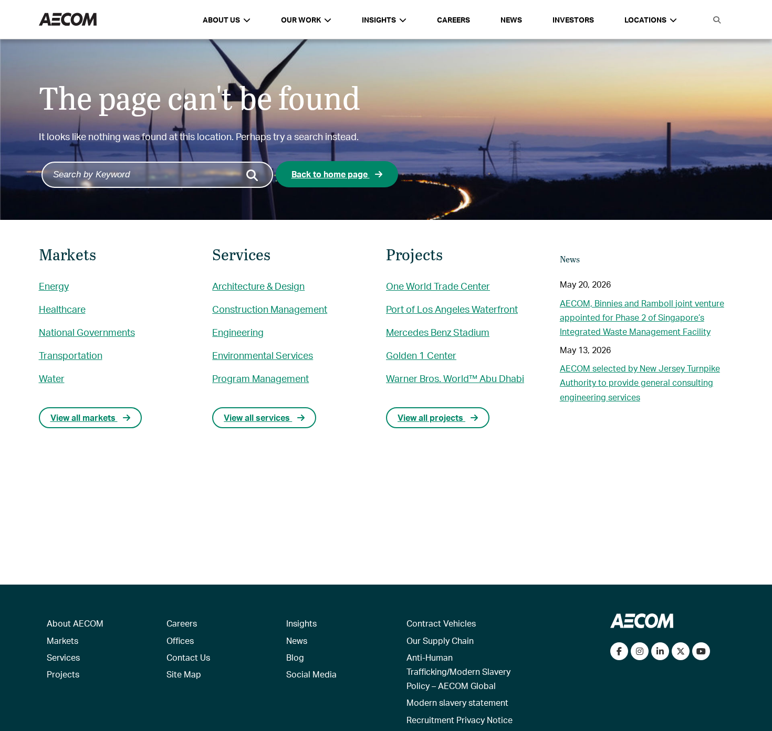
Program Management (260, 378)
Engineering (238, 332)
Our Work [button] (301, 19)
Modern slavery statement (457, 702)
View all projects (431, 417)
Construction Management (269, 309)
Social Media (311, 674)
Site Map (183, 674)
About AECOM (75, 623)
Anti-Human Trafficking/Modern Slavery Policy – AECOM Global (458, 671)
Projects (63, 674)
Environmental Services (262, 355)
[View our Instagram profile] (640, 651)
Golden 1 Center (421, 355)
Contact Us (188, 657)
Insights (301, 623)
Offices (180, 640)
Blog (295, 657)
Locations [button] (645, 19)
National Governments (87, 332)
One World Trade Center (438, 286)
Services (63, 657)
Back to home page (330, 173)
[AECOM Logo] (68, 19)
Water (52, 378)
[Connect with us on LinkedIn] (660, 651)
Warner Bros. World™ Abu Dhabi (455, 378)
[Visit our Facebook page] (619, 651)
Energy (54, 286)
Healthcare (62, 309)
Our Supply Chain (440, 640)
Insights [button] (379, 19)
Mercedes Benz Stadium (437, 332)
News (511, 19)
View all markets (84, 417)
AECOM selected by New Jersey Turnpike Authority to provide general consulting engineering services (640, 382)
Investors (573, 19)
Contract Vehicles (441, 623)
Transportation (70, 355)
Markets (62, 640)
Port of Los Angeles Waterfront (452, 309)
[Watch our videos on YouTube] (701, 651)
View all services (258, 417)
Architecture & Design (258, 286)
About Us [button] (221, 19)
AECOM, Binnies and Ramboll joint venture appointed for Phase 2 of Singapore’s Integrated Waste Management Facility (642, 317)
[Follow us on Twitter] (681, 651)
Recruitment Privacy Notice (459, 719)
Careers (453, 19)
